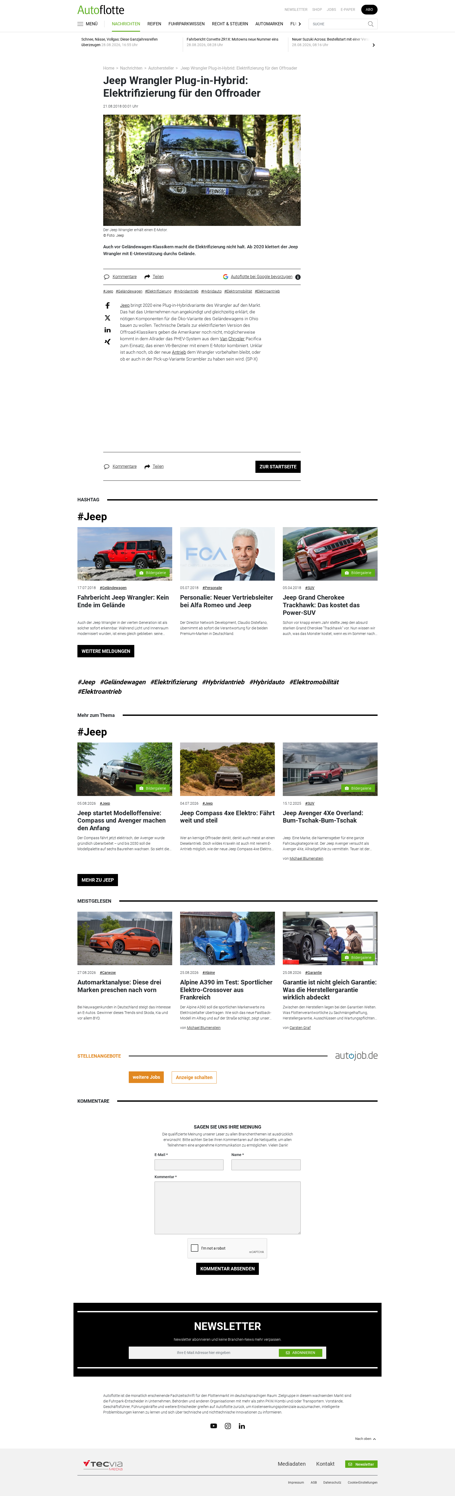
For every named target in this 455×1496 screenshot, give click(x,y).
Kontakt (325, 1464)
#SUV (309, 588)
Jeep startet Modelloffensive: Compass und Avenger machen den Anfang (121, 820)
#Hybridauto (266, 682)
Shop (317, 9)
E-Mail (160, 1155)
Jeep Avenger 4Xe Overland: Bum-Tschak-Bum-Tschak (323, 816)
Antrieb (179, 352)
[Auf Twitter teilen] (107, 318)
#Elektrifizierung (173, 682)
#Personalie (212, 588)
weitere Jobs (146, 1077)
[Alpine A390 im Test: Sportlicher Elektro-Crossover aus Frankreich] (227, 938)
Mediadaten (292, 1464)
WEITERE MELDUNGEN (106, 651)
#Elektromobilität (313, 682)
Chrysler (236, 338)
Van (223, 338)
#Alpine (208, 972)
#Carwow (108, 972)
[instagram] (228, 1426)
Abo (369, 9)
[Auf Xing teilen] (108, 341)
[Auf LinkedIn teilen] (108, 330)
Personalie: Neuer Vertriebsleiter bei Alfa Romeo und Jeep (226, 601)
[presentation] (374, 45)
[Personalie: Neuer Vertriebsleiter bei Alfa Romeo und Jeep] (227, 554)
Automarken (269, 23)
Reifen (154, 23)
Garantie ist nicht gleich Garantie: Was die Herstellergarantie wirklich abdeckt (330, 990)
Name (236, 1155)
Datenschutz (332, 1482)
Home (108, 68)
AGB (314, 1482)
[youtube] (213, 1426)
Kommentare (125, 276)
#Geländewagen (113, 588)
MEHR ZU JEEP (98, 880)
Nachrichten (126, 23)
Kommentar (164, 1177)
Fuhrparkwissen (187, 23)
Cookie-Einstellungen (363, 1482)
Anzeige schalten (194, 1077)
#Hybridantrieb (223, 682)
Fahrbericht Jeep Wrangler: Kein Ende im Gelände (123, 601)
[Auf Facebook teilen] (108, 305)
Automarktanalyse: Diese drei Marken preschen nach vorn (119, 986)
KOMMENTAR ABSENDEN (227, 1268)
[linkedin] (242, 1426)
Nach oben (363, 1439)
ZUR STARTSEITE (278, 466)
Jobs (331, 9)
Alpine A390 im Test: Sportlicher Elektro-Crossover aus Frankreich (226, 990)
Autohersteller (161, 68)
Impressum (296, 1482)
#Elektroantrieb (99, 691)
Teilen (158, 276)
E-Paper (348, 9)
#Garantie (313, 972)
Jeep (125, 305)
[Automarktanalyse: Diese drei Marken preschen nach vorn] (124, 938)
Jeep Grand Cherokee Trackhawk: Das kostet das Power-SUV (321, 605)
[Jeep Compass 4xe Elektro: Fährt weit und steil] (227, 769)
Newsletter (296, 9)
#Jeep (92, 517)
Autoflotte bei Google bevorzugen (262, 276)
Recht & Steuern (230, 23)
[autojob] (356, 1056)
